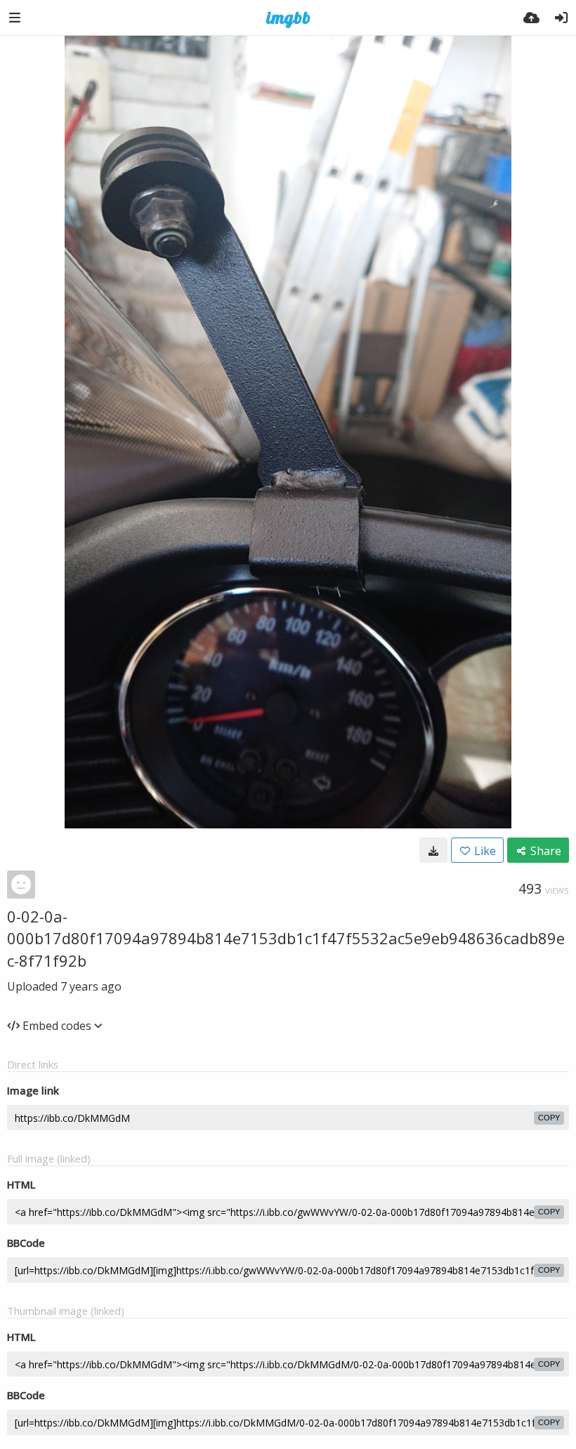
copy (549, 1117)
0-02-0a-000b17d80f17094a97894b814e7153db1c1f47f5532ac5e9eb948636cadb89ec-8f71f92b (286, 938)
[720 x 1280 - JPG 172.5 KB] (433, 850)
